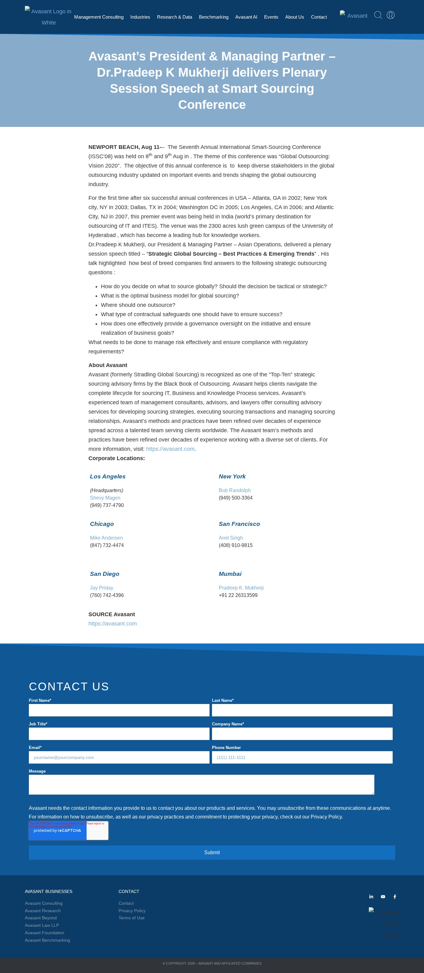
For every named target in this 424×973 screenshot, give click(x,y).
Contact (319, 17)
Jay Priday (101, 587)
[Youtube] (383, 896)
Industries (140, 17)
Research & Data (174, 17)
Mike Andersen (106, 537)
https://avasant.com (170, 449)
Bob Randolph (235, 490)
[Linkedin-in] (371, 896)
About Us (294, 17)
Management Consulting (99, 17)
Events (271, 17)
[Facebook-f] (394, 896)
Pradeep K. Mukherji (241, 587)
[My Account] (391, 15)
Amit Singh (231, 537)
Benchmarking (213, 17)
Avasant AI (246, 17)
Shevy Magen (105, 497)
